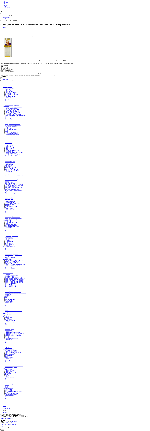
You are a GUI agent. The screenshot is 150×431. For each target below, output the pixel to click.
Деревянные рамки (9, 173)
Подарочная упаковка (9, 202)
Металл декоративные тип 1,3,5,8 (12, 275)
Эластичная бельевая (9, 244)
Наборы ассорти (8, 300)
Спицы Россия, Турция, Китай (11, 140)
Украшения (5, 328)
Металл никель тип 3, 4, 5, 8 (10, 276)
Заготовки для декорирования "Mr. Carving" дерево (15, 175)
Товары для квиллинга (9, 213)
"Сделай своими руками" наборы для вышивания (15, 115)
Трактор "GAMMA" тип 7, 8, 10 (11, 286)
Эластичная (7, 245)
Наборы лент (7, 231)
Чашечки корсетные (9, 251)
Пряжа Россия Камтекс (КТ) (10, 151)
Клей (6, 207)
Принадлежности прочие (10, 162)
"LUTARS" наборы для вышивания (12, 110)
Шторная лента (8, 379)
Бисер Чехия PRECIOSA (10, 93)
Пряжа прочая (8, 146)
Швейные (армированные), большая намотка (14, 289)
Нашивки (7, 336)
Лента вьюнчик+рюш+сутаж (11, 222)
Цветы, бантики (8, 348)
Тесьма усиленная (6, 33)
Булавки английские (9, 157)
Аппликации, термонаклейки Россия (12, 334)
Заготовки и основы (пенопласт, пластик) (13, 190)
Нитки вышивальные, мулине (11, 129)
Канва (6, 127)
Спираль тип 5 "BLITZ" (10, 268)
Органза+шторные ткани (10, 320)
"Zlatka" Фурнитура (9, 91)
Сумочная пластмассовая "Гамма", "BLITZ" (14, 366)
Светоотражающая (9, 241)
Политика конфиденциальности (6, 418)
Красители (7, 181)
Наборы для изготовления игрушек (12, 191)
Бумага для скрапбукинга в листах (12, 384)
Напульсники (8, 314)
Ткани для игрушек (9, 317)
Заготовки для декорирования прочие (12, 177)
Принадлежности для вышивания (12, 134)
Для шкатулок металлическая (11, 206)
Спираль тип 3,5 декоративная (11, 269)
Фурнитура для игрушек (10, 204)
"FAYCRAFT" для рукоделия (11, 101)
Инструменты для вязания (10, 136)
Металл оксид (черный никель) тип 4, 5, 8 (13, 277)
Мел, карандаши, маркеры (10, 167)
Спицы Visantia (8, 139)
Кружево (7, 229)
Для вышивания (6, 106)
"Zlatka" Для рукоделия (9, 88)
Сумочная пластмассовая (10, 364)
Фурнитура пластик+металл (8, 349)
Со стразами (7, 312)
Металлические (8, 303)
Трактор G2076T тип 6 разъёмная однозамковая (14, 279)
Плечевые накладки (9, 164)
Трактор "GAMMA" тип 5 (10, 285)
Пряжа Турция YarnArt (9, 148)
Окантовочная (8, 240)
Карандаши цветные (9, 199)
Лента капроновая (8, 228)
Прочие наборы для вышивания (11, 126)
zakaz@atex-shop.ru (6, 18)
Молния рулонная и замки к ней (11, 262)
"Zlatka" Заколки (8, 89)
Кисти (6, 374)
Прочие (6, 310)
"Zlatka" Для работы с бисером (11, 92)
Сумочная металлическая (10, 363)
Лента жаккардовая (9, 227)
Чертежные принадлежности (11, 394)
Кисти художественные (10, 395)
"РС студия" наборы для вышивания (12, 124)
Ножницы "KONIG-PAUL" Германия (12, 170)
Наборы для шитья (9, 168)
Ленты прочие (8, 230)
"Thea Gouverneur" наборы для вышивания (13, 123)
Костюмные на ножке (9, 302)
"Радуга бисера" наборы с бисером (12, 120)
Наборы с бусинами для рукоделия (12, 105)
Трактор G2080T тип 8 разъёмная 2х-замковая (14, 282)
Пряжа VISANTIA (9, 145)
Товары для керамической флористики (13, 179)
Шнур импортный (8, 369)
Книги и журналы (6, 399)
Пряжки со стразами (9, 362)
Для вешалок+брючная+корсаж (11, 236)
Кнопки (6, 356)
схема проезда (14, 421)
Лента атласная (8, 221)
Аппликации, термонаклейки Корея (12, 332)
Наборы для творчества (10, 209)
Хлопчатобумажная (9, 243)
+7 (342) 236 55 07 (6, 17)
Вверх (1, 426)
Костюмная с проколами (10, 304)
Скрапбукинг (5, 380)
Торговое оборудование (10, 257)
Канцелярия (7, 205)
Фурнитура (7, 378)
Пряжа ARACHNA (9, 144)
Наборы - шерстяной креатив (11, 219)
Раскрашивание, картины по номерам (12, 217)
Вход (4, 1)
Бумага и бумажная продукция (11, 186)
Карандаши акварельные (10, 201)
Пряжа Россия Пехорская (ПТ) (11, 153)
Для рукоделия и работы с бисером (12, 100)
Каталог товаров (6, 29)
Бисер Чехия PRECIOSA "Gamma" (12, 94)
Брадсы (6, 386)
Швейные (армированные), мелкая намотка (14, 291)
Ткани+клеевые (6, 31)
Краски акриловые (9, 390)
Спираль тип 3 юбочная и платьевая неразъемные (15, 264)
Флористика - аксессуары (10, 183)
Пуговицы (5, 297)
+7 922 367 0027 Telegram (5, 424)
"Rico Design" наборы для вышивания (12, 112)
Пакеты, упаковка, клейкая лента (11, 254)
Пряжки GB (7, 360)
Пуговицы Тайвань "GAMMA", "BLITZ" (13, 311)
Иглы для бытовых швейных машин (12, 83)
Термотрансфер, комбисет (10, 344)
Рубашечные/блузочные (10, 299)
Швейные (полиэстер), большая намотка (13, 292)
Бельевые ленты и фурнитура (9, 246)
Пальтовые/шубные (9, 301)
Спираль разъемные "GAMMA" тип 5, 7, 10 (14, 260)
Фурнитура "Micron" (9, 345)
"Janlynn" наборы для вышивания (12, 109)
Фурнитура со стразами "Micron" (11, 347)
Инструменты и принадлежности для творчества (15, 184)
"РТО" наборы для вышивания (11, 133)
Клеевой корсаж (8, 319)
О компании (5, 5)
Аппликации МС (8, 330)
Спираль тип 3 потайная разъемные (12, 266)
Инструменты (8, 166)
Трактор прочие (8, 287)
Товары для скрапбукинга (10, 382)
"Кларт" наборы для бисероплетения (12, 117)
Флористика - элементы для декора (12, 189)
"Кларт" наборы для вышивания (11, 116)
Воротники (7, 233)
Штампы (7, 385)
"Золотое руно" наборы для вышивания (13, 114)
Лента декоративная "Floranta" (11, 224)
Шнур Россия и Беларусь (10, 370)
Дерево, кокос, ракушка (10, 305)
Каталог (4, 8)
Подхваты (7, 375)
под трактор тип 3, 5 (9, 263)
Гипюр (6, 223)
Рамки (6, 131)
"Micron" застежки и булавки (11, 351)
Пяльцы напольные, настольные (11, 132)
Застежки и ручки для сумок (11, 350)
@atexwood (14, 424)
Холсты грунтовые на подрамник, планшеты (14, 391)
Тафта (6, 324)
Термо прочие (8, 342)
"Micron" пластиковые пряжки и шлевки (13, 352)
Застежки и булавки (9, 355)
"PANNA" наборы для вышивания (12, 111)
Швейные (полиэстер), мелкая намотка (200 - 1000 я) (15, 293)
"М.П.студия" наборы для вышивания (12, 118)
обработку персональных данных (27, 428)
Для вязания (5, 135)
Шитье (6, 232)
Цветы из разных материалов (11, 180)
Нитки (4, 288)
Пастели (6, 188)
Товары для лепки (8, 214)
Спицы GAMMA (8, 138)
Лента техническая (6, 235)
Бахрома (6, 376)
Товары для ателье (8, 165)
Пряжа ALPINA (8, 143)
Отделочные (7, 295)
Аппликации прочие (9, 331)
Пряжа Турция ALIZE (9, 147)
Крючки (6, 137)
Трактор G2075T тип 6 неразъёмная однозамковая (15, 278)
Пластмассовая (8, 359)
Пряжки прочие (8, 361)
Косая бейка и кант (9, 238)
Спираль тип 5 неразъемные (10, 270)
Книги (6, 400)
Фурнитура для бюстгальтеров (11, 250)
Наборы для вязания (9, 208)
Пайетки (7, 337)
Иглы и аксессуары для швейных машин (11, 82)
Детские (6, 298)
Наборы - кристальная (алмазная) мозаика (13, 193)
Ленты (6, 249)
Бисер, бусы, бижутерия (7, 87)
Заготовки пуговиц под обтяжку (11, 308)
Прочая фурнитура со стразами (11, 338)
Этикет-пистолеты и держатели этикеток (13, 255)
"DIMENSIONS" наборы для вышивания (13, 107)
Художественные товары (8, 388)
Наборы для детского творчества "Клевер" (13, 218)
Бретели (6, 247)
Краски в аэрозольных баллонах (11, 393)
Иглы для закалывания (9, 158)
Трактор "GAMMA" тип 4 (10, 283)
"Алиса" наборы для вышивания (11, 113)
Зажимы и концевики (9, 354)
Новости (4, 6)
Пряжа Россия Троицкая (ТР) (11, 155)
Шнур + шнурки (6, 368)
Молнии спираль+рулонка (8, 259)
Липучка (7, 239)
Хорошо (2, 429)
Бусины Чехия (8, 99)
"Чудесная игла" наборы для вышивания (13, 125)
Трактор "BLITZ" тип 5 (10, 284)
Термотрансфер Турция (9, 343)
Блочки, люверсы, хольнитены (11, 353)
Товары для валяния (9, 198)
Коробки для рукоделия (10, 161)
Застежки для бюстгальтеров (11, 248)
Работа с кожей (8, 195)
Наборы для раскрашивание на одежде (13, 203)
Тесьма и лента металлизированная (12, 226)
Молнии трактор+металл (8, 273)
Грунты (6, 398)
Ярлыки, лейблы (8, 256)
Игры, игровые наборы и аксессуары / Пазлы (14, 185)
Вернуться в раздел (4, 79)
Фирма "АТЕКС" (3, 21)
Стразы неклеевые (9, 340)
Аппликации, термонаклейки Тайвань (13, 335)
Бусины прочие (8, 97)
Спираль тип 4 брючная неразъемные (12, 267)
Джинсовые (7, 274)
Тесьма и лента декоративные (11, 225)
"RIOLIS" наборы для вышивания (12, 121)
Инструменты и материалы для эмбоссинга (13, 187)
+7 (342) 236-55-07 (8, 422)
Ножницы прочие (8, 171)
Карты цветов (8, 258)
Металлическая (8, 358)
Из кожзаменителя (8, 237)
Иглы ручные (8, 159)
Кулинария (7, 200)
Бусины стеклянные (9, 98)
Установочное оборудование (11, 367)
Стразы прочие (8, 341)
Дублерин (7, 318)
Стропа (6, 242)
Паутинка (7, 321)
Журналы (7, 401)
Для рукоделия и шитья (7, 156)
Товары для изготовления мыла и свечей (13, 176)
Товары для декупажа (9, 212)
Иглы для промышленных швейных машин (14, 84)
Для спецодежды (8, 307)
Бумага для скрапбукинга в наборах (12, 381)
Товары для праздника (9, 182)
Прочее (6, 211)
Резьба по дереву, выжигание (11, 196)
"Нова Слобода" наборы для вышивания (13, 119)
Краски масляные (8, 389)
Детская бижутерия (9, 102)
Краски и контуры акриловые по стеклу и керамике (15, 397)
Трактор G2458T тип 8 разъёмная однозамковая (14, 281)
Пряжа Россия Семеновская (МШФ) (12, 154)
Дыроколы (7, 387)
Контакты (5, 9)
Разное (4, 313)
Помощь (4, 3)
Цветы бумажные (8, 174)
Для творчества (6, 172)
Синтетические (8, 294)
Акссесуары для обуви (9, 329)
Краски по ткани (8, 396)
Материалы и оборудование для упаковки (11, 252)
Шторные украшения (9, 377)
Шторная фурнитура (7, 373)
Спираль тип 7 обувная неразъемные (12, 272)
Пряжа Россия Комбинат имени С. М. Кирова (14, 152)
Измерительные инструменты (11, 163)
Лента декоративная (7, 220)
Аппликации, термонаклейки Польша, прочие (14, 333)
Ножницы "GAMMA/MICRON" (11, 169)
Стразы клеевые (8, 339)
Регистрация (5, 2)
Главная (4, 27)
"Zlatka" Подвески (8, 90)
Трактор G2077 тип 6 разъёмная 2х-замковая (14, 280)
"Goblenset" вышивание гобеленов (12, 108)
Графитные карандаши (9, 194)
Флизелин (7, 326)
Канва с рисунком (8, 128)
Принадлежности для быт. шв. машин (12, 86)
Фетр (6, 192)
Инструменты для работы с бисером (12, 103)
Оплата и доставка (6, 7)
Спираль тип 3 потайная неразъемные (12, 265)
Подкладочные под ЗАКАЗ (10, 322)
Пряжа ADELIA (8, 142)
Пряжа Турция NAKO (9, 149)
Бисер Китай (7, 95)
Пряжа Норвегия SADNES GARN (12, 150)
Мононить (7, 296)
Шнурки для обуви (9, 371)
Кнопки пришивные (9, 357)
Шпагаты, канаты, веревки (10, 372)
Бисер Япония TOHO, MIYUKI (11, 96)
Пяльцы (6, 130)
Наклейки (7, 210)
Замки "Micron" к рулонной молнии (12, 261)
